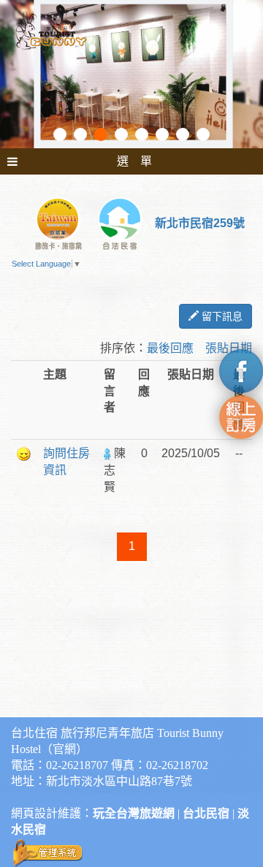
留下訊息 (221, 316)
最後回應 (170, 348)
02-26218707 (77, 765)
